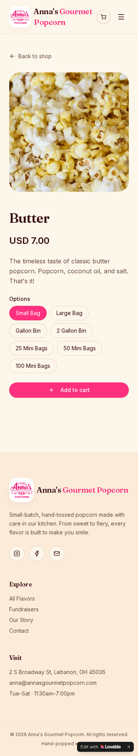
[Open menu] (121, 16)
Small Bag (28, 313)
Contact (19, 630)
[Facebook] (36, 553)
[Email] (56, 553)
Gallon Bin (28, 330)
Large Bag (69, 313)
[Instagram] (17, 553)
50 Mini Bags (80, 348)
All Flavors (22, 598)
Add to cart (75, 390)
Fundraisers (24, 609)
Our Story (21, 620)
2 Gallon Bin (71, 330)
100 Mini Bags (33, 365)
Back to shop (35, 56)
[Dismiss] (128, 746)
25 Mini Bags (32, 348)
